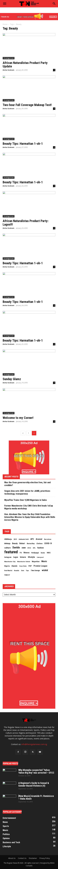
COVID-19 (48, 543)
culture (7, 548)
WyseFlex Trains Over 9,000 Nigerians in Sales (25, 500)
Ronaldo (16, 570)
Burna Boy (31, 543)
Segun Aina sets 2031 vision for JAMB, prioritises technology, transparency (27, 492)
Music (44, 561)
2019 (15, 539)
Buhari (22, 543)
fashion (40, 548)
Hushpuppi (35, 553)
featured (11, 552)
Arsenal (39, 539)
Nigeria (7, 566)
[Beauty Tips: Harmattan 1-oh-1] (29, 127)
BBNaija (7, 543)
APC (32, 539)
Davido (16, 547)
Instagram (7, 557)
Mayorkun (36, 561)
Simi (22, 570)
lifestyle (31, 557)
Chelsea (39, 543)
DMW (24, 548)
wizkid (45, 570)
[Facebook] (18, 752)
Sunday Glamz (12, 379)
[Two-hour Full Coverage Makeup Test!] (29, 88)
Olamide (14, 566)
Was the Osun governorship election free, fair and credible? (27, 484)
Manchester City (9, 562)
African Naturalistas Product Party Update (25, 64)
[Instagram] (25, 752)
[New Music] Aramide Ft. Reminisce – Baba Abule (36, 797)
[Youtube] (40, 752)
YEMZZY (7, 575)
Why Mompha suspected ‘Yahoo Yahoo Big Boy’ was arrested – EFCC (36, 771)
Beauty (15, 543)
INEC (49, 553)
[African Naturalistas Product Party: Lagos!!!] (29, 204)
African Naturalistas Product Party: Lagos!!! (26, 222)
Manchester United (23, 562)
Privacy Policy (45, 858)
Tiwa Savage (35, 570)
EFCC (29, 548)
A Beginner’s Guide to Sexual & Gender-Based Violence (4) (33, 784)
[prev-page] (23, 433)
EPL (34, 548)
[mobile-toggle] (4, 3)
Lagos (15, 557)
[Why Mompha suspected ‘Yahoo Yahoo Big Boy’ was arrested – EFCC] (9, 773)
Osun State (23, 566)
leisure (23, 557)
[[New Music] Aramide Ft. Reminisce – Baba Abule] (9, 799)
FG (21, 553)
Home (5, 24)
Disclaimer (33, 858)
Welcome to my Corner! (18, 418)
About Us (11, 858)
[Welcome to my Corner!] (29, 401)
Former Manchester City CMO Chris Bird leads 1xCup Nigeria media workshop (28, 507)
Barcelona (47, 539)
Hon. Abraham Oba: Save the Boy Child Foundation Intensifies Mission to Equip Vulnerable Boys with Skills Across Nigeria (29, 517)
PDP (30, 566)
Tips (27, 570)
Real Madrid (8, 570)
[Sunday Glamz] (29, 363)
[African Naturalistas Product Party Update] (29, 46)
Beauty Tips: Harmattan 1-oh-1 (23, 144)
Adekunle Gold (23, 539)
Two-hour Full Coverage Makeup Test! (27, 105)
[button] (54, 3)
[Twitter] (32, 752)
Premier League (40, 566)
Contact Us (22, 858)
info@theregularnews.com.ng (34, 744)
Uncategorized (9, 58)
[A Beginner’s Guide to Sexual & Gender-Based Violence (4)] (9, 786)
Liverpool (40, 557)
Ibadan (43, 553)
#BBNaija (8, 539)
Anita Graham (8, 70)
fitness (26, 552)
